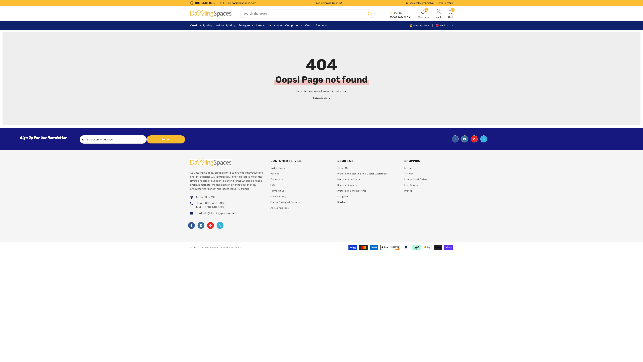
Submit (166, 139)
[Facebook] (455, 138)
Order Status (445, 3)
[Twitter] (483, 138)
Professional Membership (419, 3)
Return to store (321, 98)
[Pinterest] (474, 138)
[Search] (307, 14)
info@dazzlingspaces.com (219, 213)
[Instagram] (464, 138)
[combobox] (303, 14)
